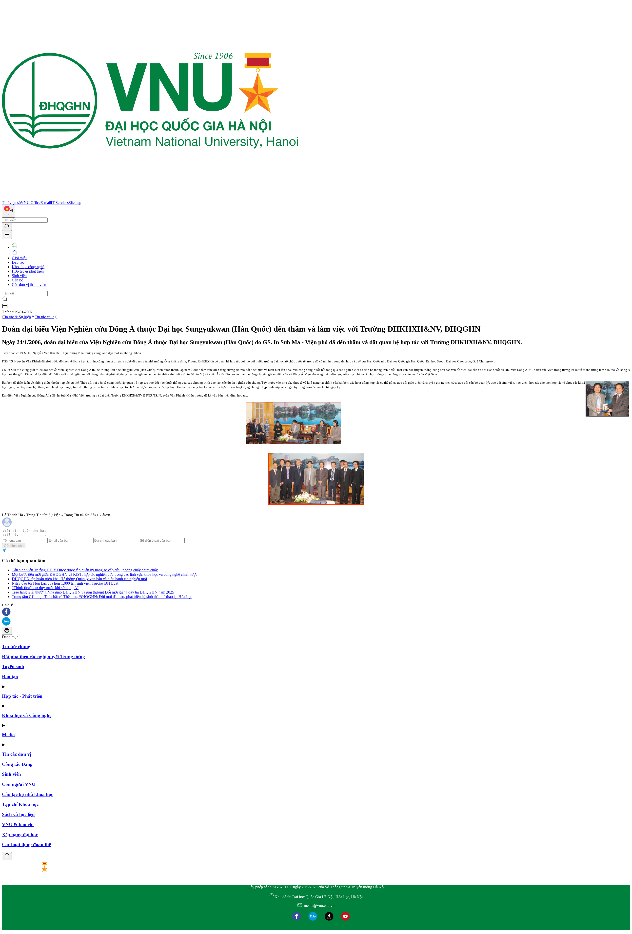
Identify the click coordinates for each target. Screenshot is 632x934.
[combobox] (8, 211)
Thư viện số (11, 202)
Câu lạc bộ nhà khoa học (27, 794)
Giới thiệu (19, 258)
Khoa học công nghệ (28, 267)
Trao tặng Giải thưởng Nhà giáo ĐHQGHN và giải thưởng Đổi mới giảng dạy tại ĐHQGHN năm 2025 (93, 592)
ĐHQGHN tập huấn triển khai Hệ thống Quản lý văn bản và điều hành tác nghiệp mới (79, 579)
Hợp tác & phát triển (28, 271)
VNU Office (30, 202)
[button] (316, 612)
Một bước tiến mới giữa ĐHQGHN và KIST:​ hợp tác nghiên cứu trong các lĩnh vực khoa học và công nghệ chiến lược (104, 574)
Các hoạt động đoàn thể (26, 844)
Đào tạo (18, 262)
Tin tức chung (46, 317)
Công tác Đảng (17, 764)
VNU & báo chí (18, 824)
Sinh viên (19, 276)
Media (8, 734)
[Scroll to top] (7, 856)
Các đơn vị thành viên (29, 284)
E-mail (45, 202)
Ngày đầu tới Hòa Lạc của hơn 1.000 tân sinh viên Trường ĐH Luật (65, 583)
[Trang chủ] (150, 198)
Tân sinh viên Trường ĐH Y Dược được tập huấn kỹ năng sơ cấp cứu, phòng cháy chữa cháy (85, 570)
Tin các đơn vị (16, 754)
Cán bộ (17, 280)
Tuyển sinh (13, 666)
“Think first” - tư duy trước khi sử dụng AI (45, 588)
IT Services (60, 202)
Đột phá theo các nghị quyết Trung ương (43, 656)
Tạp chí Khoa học (20, 804)
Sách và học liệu (18, 814)
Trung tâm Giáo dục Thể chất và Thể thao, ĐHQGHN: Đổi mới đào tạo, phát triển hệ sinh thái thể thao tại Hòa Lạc (102, 597)
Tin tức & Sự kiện (17, 317)
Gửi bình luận (13, 546)
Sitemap (75, 202)
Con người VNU (18, 784)
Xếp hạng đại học (20, 834)
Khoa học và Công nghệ (26, 715)
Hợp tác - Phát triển (22, 696)
